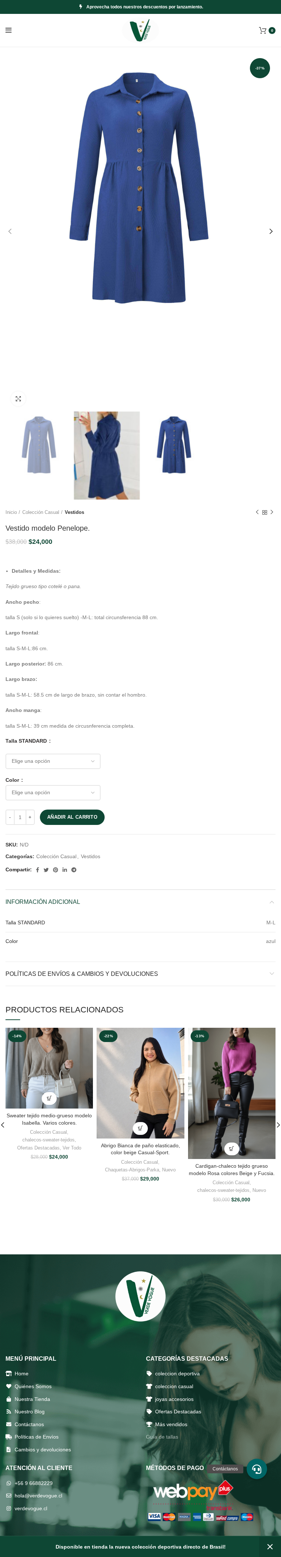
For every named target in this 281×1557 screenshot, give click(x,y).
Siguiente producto (272, 512)
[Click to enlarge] (18, 398)
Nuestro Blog (30, 1411)
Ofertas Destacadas (38, 1148)
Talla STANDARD (26, 740)
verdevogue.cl (31, 1508)
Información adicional (42, 902)
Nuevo (169, 1170)
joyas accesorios (174, 1399)
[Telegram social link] (74, 870)
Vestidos (74, 512)
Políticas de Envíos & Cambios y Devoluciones (81, 974)
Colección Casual (40, 512)
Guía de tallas (162, 1437)
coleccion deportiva (177, 1373)
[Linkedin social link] (64, 870)
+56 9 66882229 (34, 1483)
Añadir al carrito (72, 817)
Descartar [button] (270, 1547)
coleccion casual (174, 1386)
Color (12, 780)
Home (22, 1373)
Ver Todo (72, 1148)
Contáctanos (29, 1424)
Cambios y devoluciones (43, 1449)
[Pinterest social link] (55, 870)
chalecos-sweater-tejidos (48, 1140)
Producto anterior (257, 512)
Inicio (11, 512)
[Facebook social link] (37, 870)
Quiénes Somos (33, 1386)
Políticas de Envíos (37, 1437)
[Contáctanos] (257, 1469)
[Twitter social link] (46, 870)
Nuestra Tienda (32, 1399)
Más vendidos (171, 1424)
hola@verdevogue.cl (38, 1496)
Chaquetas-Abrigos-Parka (132, 1170)
